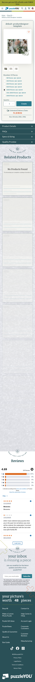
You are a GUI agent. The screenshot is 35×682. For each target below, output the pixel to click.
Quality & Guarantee (9, 632)
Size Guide (6, 642)
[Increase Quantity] (13, 104)
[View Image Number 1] (5, 69)
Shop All (9, 15)
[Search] (22, 8)
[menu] (2, 8)
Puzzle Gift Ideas (8, 621)
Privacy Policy (17, 657)
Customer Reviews (24, 635)
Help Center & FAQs (26, 615)
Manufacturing (26, 641)
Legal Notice (17, 661)
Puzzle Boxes (7, 626)
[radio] (4, 78)
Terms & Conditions (17, 664)
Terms (17, 4)
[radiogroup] (17, 87)
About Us (5, 637)
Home (3, 15)
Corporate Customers (25, 627)
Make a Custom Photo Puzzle (7, 615)
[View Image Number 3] (16, 69)
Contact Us (25, 608)
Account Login (26, 621)
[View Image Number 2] (11, 69)
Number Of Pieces (10, 75)
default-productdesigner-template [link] (12, 17)
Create (24, 104)
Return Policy (17, 668)
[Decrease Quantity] (6, 104)
